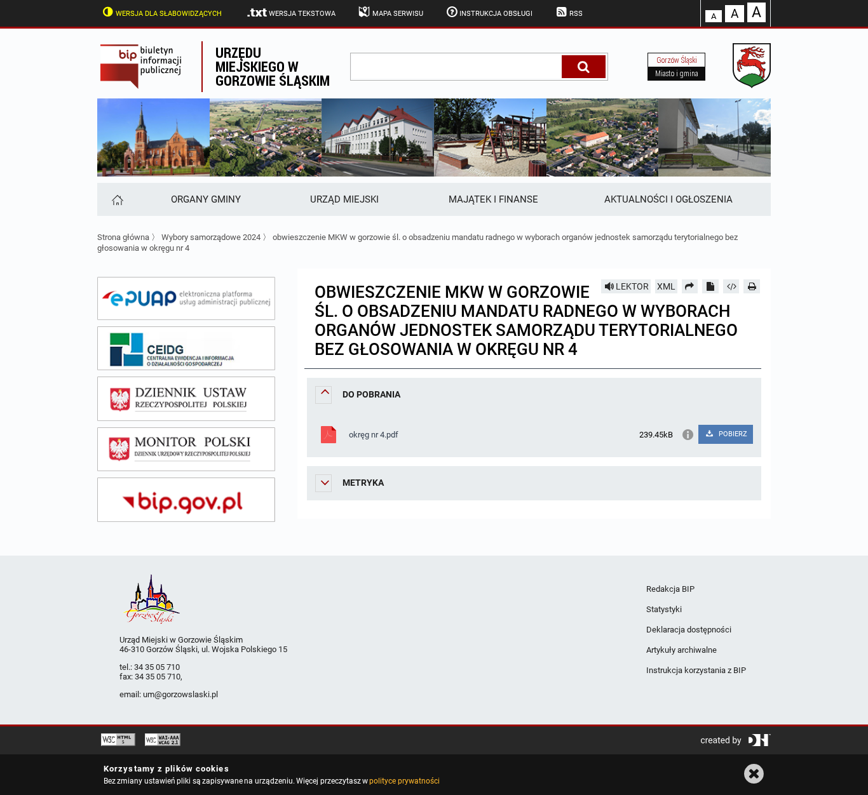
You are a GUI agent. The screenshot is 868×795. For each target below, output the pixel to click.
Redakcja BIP (670, 589)
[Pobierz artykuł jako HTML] (731, 286)
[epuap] (186, 298)
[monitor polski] (186, 449)
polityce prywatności (404, 781)
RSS (576, 14)
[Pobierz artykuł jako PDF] (710, 286)
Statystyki (664, 609)
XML (666, 286)
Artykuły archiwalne (681, 650)
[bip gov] (186, 500)
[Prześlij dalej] (690, 286)
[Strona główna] (116, 199)
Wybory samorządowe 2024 (211, 237)
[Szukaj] (584, 66)
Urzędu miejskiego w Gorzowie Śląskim (272, 66)
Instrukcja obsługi (495, 14)
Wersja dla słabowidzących (169, 14)
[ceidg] (186, 348)
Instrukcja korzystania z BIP (696, 670)
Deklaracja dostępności (688, 629)
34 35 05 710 (157, 667)
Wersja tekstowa (302, 14)
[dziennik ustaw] (186, 399)
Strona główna (123, 237)
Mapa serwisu (397, 14)
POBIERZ (732, 434)
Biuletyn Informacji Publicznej (149, 66)
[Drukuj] (751, 286)
